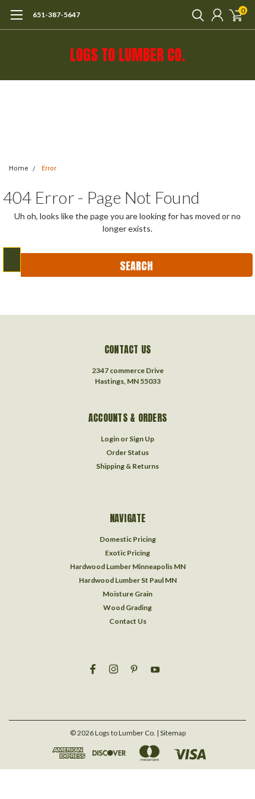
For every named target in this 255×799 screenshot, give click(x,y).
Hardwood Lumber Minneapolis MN (128, 566)
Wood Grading (127, 607)
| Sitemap (171, 732)
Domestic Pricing (128, 539)
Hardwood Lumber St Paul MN (128, 580)
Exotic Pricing (127, 552)
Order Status (127, 452)
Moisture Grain (127, 593)
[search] (195, 15)
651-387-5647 (56, 14)
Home (18, 168)
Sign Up (141, 438)
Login (110, 438)
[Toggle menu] (16, 21)
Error (49, 168)
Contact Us (127, 621)
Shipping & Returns (127, 466)
